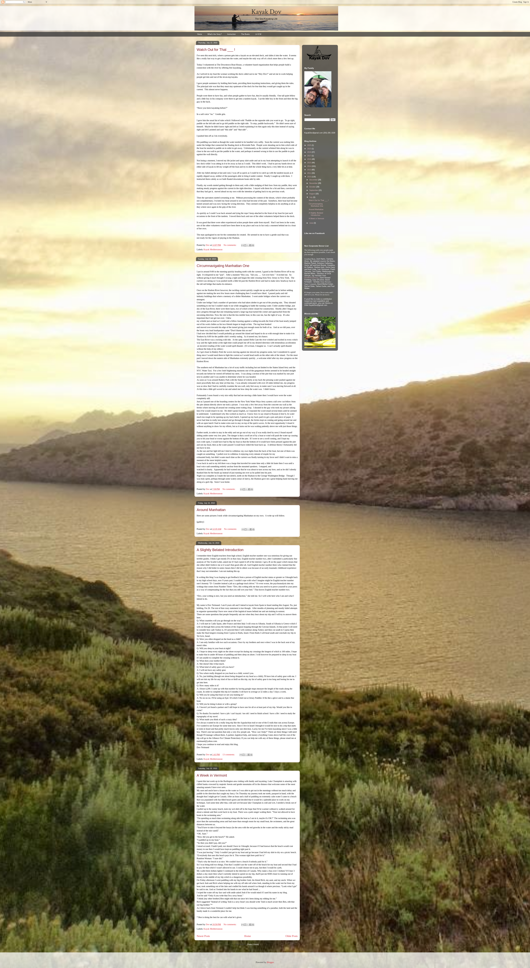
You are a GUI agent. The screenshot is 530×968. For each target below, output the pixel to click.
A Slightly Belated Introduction (220, 550)
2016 (309, 159)
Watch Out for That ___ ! (216, 50)
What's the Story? (214, 34)
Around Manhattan (211, 510)
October (312, 187)
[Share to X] (247, 245)
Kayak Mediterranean (213, 249)
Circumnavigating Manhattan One (223, 266)
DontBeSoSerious (311, 278)
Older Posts (291, 936)
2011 (309, 173)
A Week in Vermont (212, 775)
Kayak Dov (266, 11)
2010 (309, 177)
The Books (245, 34)
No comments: (230, 245)
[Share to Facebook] (250, 245)
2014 (309, 166)
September (314, 190)
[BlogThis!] (245, 245)
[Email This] (242, 245)
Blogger (270, 962)
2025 (309, 145)
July (311, 197)
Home (199, 34)
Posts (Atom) (253, 944)
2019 (309, 152)
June (311, 223)
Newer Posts (203, 936)
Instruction (231, 34)
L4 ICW (258, 34)
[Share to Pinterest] (253, 245)
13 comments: (228, 754)
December (313, 180)
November (313, 183)
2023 (309, 149)
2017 (309, 156)
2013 (309, 170)
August (312, 194)
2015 (309, 163)
